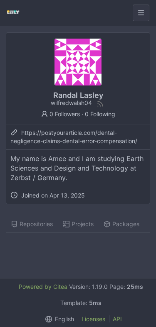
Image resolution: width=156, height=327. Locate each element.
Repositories (36, 223)
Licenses (93, 318)
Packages (125, 223)
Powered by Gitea (43, 286)
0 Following (100, 113)
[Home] (13, 13)
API (117, 318)
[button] (58, 319)
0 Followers (65, 113)
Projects (83, 223)
